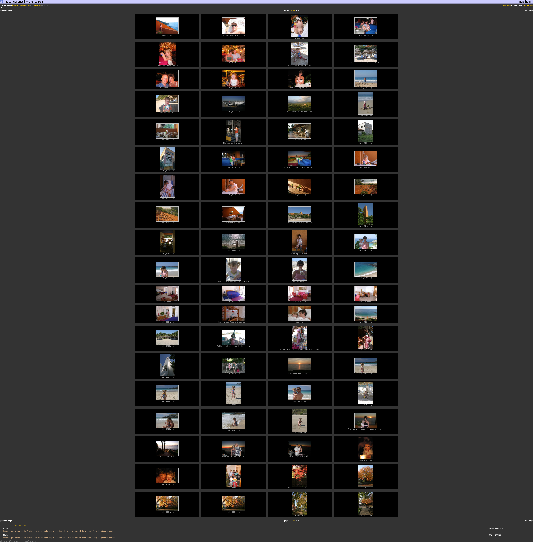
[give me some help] (522, 3)
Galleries (37, 5)
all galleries (25, 5)
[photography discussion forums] (29, 3)
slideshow (528, 5)
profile (15, 5)
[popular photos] (281, 3)
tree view (507, 5)
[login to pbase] (529, 3)
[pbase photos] (6, 3)
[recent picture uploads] (18, 3)
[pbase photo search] (39, 3)
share (25, 525)
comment (17, 525)
